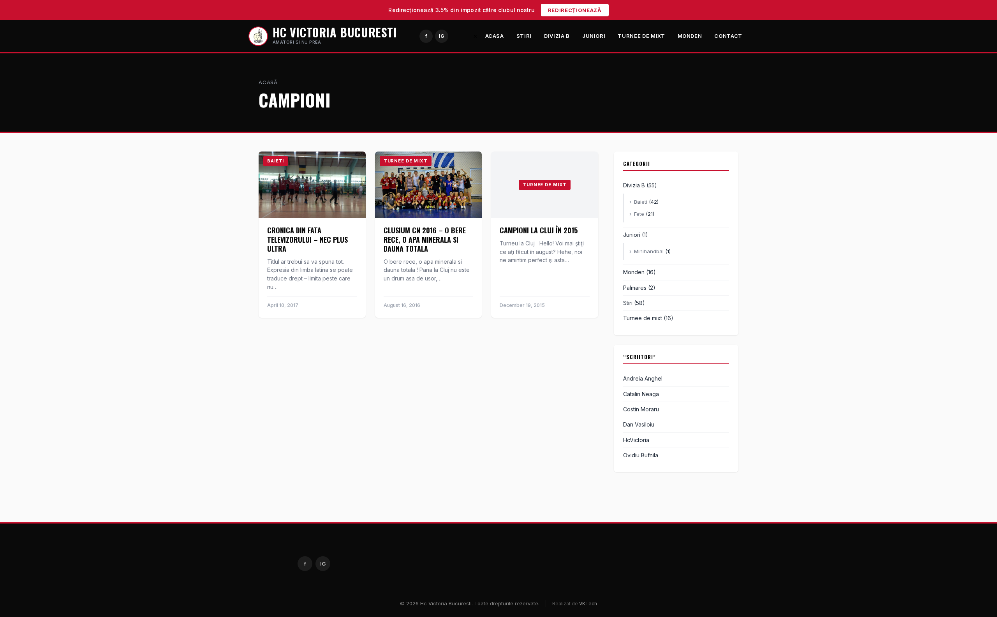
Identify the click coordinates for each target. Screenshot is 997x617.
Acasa (494, 36)
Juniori (594, 36)
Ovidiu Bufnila (640, 455)
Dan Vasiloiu (638, 424)
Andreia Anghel (642, 378)
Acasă (268, 82)
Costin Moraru (641, 409)
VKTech (588, 603)
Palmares (634, 287)
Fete (639, 214)
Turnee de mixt (641, 36)
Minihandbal (649, 251)
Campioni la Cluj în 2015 (539, 230)
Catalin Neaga (641, 394)
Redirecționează (575, 10)
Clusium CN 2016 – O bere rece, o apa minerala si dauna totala (425, 239)
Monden (690, 36)
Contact (728, 36)
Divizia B (557, 36)
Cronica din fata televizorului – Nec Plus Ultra (307, 239)
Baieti (640, 202)
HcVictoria (636, 440)
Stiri (524, 36)
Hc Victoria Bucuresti (335, 32)
